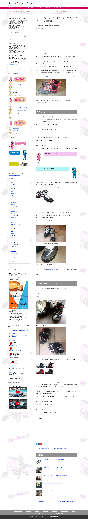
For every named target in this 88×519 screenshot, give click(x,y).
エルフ (46, 448)
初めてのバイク (16, 128)
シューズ (51, 25)
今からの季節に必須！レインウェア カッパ (52, 483)
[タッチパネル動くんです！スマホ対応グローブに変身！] (39, 477)
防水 (65, 448)
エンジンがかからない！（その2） (20, 107)
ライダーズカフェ (12, 7)
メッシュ (57, 448)
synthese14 (42, 448)
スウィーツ (13, 248)
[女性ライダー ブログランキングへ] (15, 344)
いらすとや (12, 372)
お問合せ (75, 7)
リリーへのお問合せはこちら (56, 513)
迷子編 (14, 118)
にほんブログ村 (12, 333)
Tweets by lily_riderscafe (14, 175)
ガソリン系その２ (16, 115)
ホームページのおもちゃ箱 (16, 376)
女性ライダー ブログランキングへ (14, 345)
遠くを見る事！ (16, 87)
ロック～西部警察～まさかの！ (19, 110)
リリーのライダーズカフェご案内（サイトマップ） (36, 513)
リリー (66, 7)
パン (12, 255)
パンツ (12, 213)
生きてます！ (15, 133)
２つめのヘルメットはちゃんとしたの (67, 501)
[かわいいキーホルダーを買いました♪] (39, 493)
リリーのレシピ (57, 7)
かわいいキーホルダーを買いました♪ (51, 490)
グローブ (13, 206)
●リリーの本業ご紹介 (13, 66)
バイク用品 (30, 7)
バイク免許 (48, 7)
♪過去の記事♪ (12, 266)
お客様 (11, 182)
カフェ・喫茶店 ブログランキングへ (15, 350)
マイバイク (39, 7)
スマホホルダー (40, 501)
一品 (12, 257)
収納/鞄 (13, 217)
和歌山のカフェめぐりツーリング (54, 269)
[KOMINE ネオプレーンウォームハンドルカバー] (39, 470)
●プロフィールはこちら (14, 64)
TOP (15, 11)
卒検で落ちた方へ (16, 95)
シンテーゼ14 (52, 448)
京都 (12, 188)
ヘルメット (13, 215)
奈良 (12, 197)
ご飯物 (12, 246)
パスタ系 (13, 253)
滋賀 (12, 199)
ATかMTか (15, 92)
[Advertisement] (56, 37)
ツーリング (21, 7)
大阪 (12, 195)
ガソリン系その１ (16, 113)
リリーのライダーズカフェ (21, 3)
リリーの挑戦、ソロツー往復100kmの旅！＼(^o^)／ (54, 459)
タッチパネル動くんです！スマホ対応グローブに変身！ (55, 475)
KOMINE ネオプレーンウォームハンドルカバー (53, 467)
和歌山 (12, 193)
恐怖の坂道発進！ (16, 90)
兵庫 (12, 191)
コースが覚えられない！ (18, 84)
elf (39, 448)
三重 (12, 186)
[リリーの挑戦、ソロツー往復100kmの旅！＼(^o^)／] (39, 462)
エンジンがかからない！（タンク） (20, 104)
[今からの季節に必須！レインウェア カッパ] (39, 485)
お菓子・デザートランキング (14, 355)
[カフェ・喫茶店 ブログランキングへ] (15, 349)
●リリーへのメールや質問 (14, 69)
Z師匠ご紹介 (15, 130)
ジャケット (13, 208)
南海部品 (61, 448)
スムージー (13, 251)
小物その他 (13, 219)
